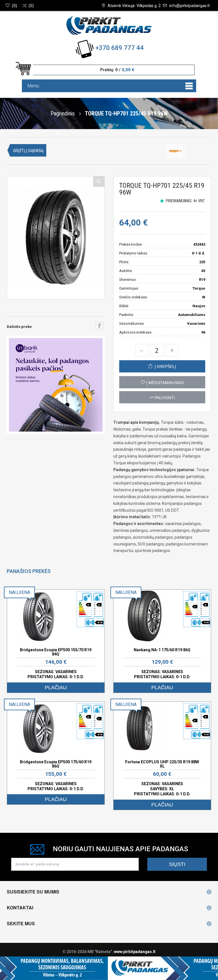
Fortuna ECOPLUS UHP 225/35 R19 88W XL (162, 764)
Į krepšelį (164, 366)
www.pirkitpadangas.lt (135, 951)
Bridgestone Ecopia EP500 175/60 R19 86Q (55, 764)
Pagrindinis (63, 113)
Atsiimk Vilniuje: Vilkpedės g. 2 (134, 5)
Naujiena (19, 592)
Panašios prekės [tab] (29, 571)
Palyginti (164, 397)
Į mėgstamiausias (164, 382)
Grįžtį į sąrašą (28, 150)
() (14, 5)
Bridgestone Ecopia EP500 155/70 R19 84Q (55, 652)
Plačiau (56, 687)
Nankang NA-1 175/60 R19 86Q (162, 650)
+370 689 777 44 (119, 47)
